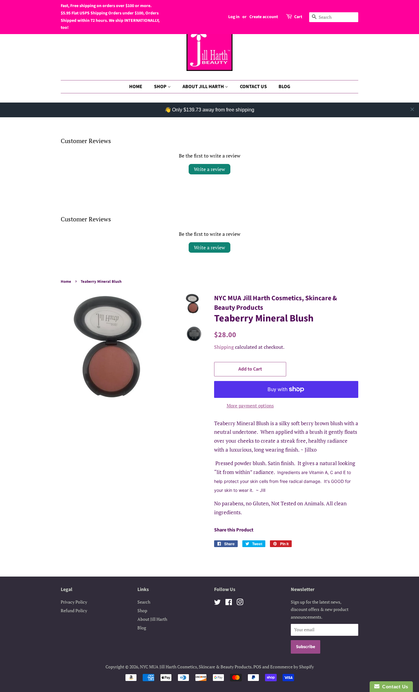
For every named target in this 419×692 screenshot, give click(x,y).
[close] (412, 109)
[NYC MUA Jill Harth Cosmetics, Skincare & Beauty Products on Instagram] (239, 603)
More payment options (250, 405)
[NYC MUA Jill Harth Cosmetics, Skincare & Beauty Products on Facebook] (228, 603)
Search (143, 602)
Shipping (224, 347)
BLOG (284, 86)
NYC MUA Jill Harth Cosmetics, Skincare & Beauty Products (196, 667)
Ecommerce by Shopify (292, 667)
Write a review (209, 169)
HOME (135, 86)
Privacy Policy (74, 602)
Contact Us (393, 686)
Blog (141, 628)
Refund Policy (74, 610)
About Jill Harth (152, 619)
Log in (234, 17)
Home (66, 281)
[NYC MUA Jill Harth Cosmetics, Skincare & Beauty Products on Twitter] (217, 603)
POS (257, 667)
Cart (298, 17)
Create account (263, 17)
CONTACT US (253, 86)
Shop (142, 610)
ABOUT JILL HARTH (204, 86)
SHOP (160, 86)
